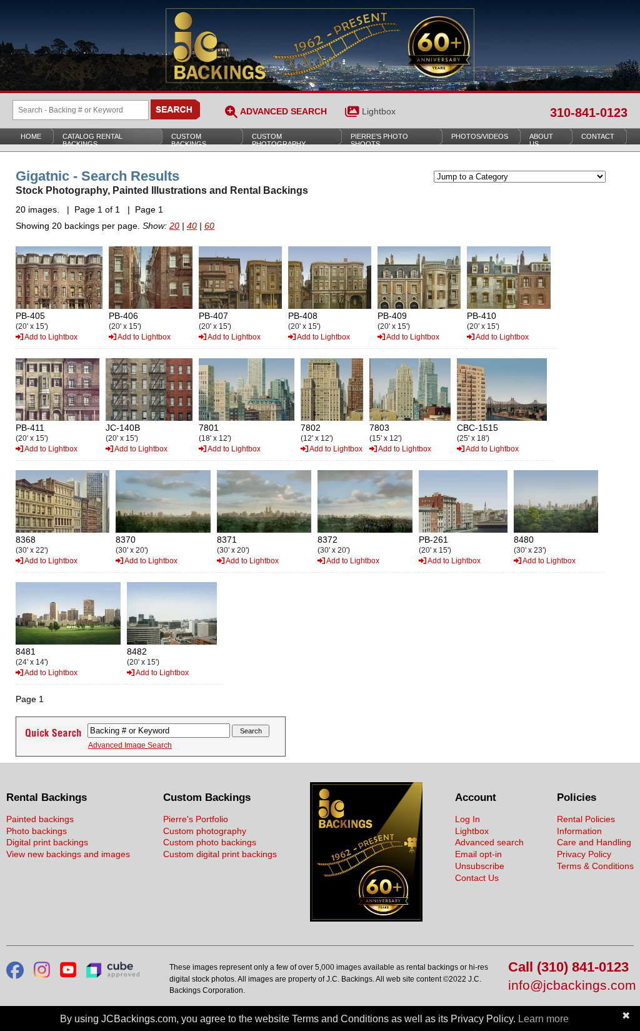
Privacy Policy (584, 854)
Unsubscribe (479, 866)
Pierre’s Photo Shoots (379, 140)
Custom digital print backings (220, 854)
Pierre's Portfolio (195, 819)
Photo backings (36, 831)
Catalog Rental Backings (92, 140)
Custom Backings (188, 140)
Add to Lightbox (50, 337)
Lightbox (379, 111)
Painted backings (40, 819)
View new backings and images (68, 854)
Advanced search (489, 842)
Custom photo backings (209, 842)
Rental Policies (586, 819)
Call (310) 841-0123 (568, 967)
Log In (467, 819)
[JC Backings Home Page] (366, 918)
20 (174, 226)
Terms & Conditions (595, 866)
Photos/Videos (479, 136)
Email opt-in (478, 854)
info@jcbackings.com (571, 986)
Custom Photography (279, 140)
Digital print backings (47, 842)
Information (579, 831)
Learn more (543, 1018)
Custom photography (204, 831)
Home (31, 136)
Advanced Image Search (130, 745)
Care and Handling (594, 842)
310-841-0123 (589, 112)
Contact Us (477, 878)
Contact (597, 136)
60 (209, 226)
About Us (541, 140)
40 (192, 226)
